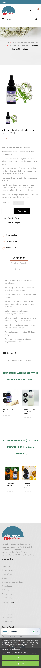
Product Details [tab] (19, 263)
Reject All (20, 663)
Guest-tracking (7, 621)
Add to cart (22, 211)
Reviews (19, 269)
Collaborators (7, 590)
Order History (7, 618)
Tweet (11, 133)
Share (7, 133)
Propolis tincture (27, 484)
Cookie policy (7, 652)
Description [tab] (18, 258)
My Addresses (7, 614)
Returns (4, 578)
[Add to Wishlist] (5, 395)
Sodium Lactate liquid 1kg (29, 410)
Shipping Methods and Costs (12, 582)
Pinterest (15, 133)
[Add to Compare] (5, 400)
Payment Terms (7, 574)
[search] (36, 19)
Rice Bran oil (8, 409)
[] (36, 420)
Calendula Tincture (10, 484)
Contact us (6, 566)
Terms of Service (8, 570)
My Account (6, 610)
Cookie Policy (7, 597)
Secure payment (7, 586)
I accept (20, 657)
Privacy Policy (7, 594)
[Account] (31, 10)
